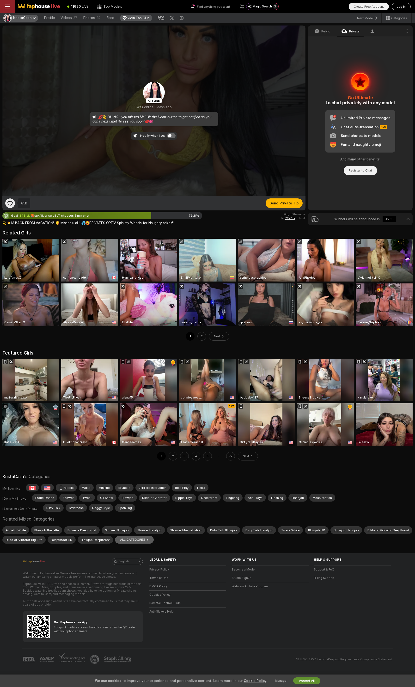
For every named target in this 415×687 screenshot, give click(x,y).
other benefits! (368, 159)
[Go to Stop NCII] (118, 659)
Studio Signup (241, 578)
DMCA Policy (158, 586)
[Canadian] (32, 487)
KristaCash (13, 476)
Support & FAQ (324, 569)
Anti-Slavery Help (161, 611)
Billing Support (324, 578)
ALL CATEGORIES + (134, 539)
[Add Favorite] (10, 203)
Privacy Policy (159, 569)
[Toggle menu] (7, 6)
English (124, 561)
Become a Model (243, 569)
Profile (49, 18)
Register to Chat (360, 170)
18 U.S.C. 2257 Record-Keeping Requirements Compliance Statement (344, 659)
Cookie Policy (255, 681)
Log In (401, 6)
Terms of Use (158, 578)
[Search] (241, 6)
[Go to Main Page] (39, 6)
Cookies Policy (160, 594)
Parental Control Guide (165, 603)
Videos (69, 18)
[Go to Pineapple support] (95, 659)
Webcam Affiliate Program (250, 586)
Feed (110, 18)
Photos (92, 18)
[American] (47, 487)
